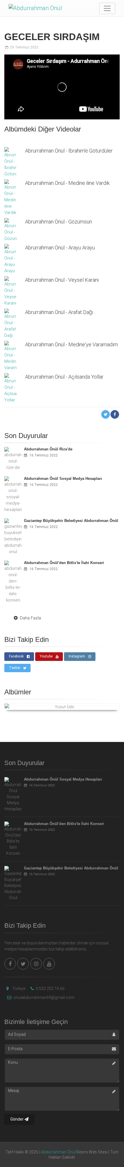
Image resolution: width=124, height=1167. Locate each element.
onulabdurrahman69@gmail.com (43, 997)
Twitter (14, 668)
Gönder (17, 1119)
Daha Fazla (30, 618)
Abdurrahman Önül (58, 1152)
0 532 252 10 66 (50, 988)
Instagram (77, 656)
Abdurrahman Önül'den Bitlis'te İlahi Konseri (64, 824)
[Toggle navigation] (107, 8)
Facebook (16, 656)
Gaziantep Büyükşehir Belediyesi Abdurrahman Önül (71, 868)
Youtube (46, 656)
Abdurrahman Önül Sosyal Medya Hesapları (63, 779)
